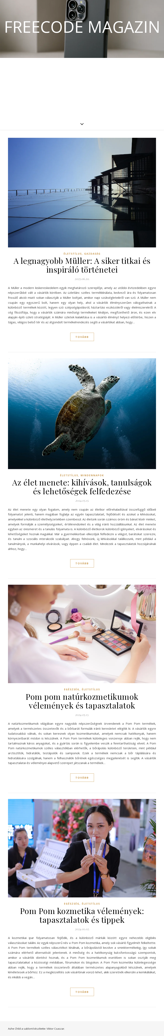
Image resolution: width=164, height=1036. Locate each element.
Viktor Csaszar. (56, 1028)
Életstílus (73, 253)
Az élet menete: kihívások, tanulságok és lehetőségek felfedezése (82, 486)
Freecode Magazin (82, 27)
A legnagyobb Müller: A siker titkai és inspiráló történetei (82, 265)
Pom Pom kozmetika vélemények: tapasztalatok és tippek (82, 915)
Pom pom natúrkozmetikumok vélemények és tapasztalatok (82, 701)
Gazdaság (92, 253)
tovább (82, 337)
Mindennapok (92, 475)
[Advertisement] (82, 88)
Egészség (71, 689)
